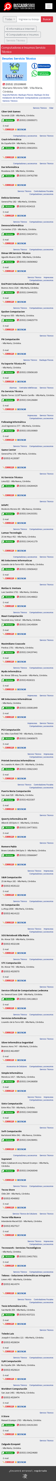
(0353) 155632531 (28, 147)
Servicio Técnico (10, 101)
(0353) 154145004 (28, 624)
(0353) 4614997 (11, 1050)
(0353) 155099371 (28, 120)
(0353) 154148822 (28, 596)
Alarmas (13, 388)
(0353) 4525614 (11, 1369)
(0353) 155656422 (28, 569)
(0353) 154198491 (28, 1139)
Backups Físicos (26, 95)
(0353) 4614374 (11, 1284)
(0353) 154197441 (28, 652)
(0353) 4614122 (11, 913)
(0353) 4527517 (11, 1225)
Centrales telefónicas (28, 388)
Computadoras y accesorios (37, 98)
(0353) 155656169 (28, 372)
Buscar (47, 19)
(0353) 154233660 (28, 1111)
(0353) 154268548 (28, 1170)
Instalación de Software (13, 98)
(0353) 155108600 (15, 84)
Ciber (51, 108)
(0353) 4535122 (11, 885)
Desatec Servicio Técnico (19, 58)
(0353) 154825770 (28, 320)
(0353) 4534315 (27, 206)
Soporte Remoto (10, 95)
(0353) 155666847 (28, 855)
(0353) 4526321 (27, 679)
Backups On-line (41, 95)
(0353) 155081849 (28, 707)
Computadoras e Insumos (23, 34)
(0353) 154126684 (28, 399)
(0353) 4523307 (27, 799)
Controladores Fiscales (43, 191)
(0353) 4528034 (11, 1342)
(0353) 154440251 (28, 292)
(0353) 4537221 (27, 1314)
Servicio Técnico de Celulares (25, 1214)
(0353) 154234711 (28, 233)
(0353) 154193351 (28, 513)
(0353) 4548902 (11, 1198)
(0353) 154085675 (28, 738)
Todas (9, 19)
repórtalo (40, 1470)
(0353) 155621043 (28, 768)
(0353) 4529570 (11, 971)
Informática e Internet (21, 28)
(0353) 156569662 (28, 261)
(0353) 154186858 (28, 1081)
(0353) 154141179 (28, 541)
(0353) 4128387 (11, 458)
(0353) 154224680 (28, 1452)
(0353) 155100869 (28, 430)
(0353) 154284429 (28, 485)
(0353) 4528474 (11, 1397)
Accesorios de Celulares (17, 1066)
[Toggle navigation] (48, 6)
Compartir (54, 43)
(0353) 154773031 (28, 827)
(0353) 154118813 (28, 998)
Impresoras (48, 277)
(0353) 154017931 (28, 1256)
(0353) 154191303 (28, 1424)
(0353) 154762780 (28, 175)
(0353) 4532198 (11, 943)
